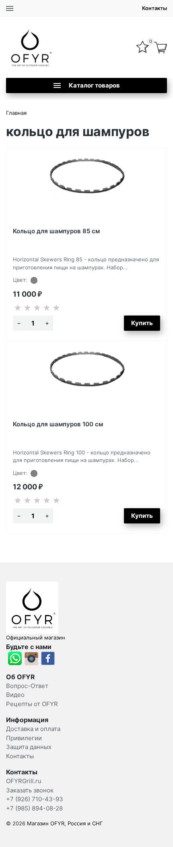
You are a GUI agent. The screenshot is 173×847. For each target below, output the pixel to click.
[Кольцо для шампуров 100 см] (86, 381)
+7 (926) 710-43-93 (34, 799)
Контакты (154, 8)
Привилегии (24, 738)
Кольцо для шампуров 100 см (58, 424)
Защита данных (28, 747)
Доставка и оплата (33, 729)
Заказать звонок (30, 790)
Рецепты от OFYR (32, 704)
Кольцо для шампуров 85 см (56, 231)
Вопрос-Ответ (27, 686)
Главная (16, 113)
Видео (15, 694)
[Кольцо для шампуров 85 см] (86, 188)
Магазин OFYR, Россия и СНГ (65, 823)
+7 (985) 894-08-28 (34, 808)
